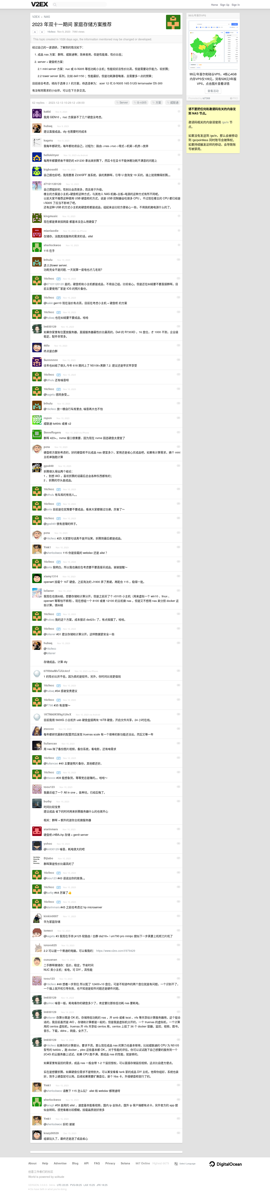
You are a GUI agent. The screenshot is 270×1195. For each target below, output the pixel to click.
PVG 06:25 (76, 1185)
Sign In (236, 5)
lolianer (49, 591)
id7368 (206, 98)
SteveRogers (52, 432)
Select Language (186, 1163)
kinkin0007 (51, 916)
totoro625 (50, 945)
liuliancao (50, 743)
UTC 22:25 (62, 1185)
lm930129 (50, 326)
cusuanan (50, 959)
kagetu (48, 140)
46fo (47, 345)
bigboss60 (51, 169)
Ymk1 (47, 547)
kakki (47, 111)
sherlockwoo (52, 245)
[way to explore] (40, 4)
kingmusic (51, 216)
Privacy (110, 1163)
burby (48, 801)
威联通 (173, 102)
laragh (50, 1105)
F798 (49, 705)
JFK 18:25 (102, 1185)
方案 (158, 102)
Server (123, 102)
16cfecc (51, 31)
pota (47, 447)
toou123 (49, 787)
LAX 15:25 (89, 1185)
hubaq (48, 126)
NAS (47, 16)
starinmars (51, 829)
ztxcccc (49, 729)
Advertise (60, 1163)
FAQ (97, 1163)
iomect (48, 930)
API (86, 1163)
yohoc (48, 843)
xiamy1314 (51, 576)
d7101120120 (52, 184)
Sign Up (224, 5)
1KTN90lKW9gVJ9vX (57, 714)
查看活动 (213, 91)
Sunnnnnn (51, 360)
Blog (75, 1163)
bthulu (48, 260)
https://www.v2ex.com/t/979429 (115, 951)
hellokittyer (51, 155)
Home (214, 5)
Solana (125, 1163)
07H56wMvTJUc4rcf (57, 671)
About (32, 1163)
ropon (48, 418)
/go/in (225, 122)
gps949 (49, 466)
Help (45, 1163)
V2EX (36, 16)
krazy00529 (51, 1133)
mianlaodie (51, 231)
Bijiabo (48, 858)
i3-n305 (141, 102)
